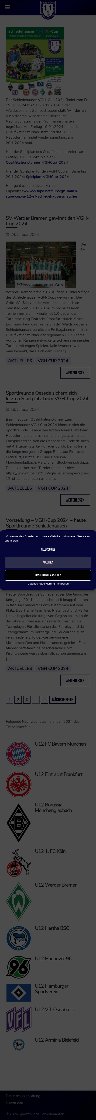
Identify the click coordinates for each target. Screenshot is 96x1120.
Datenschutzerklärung (41, 583)
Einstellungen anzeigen (48, 575)
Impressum (64, 583)
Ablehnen (48, 562)
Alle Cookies (48, 549)
